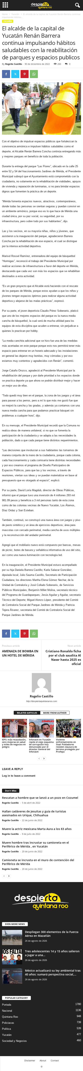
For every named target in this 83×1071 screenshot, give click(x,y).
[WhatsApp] (34, 74)
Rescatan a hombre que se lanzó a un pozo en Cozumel (40, 798)
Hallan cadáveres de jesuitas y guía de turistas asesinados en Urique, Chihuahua (34, 813)
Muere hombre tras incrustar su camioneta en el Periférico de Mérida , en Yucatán (35, 844)
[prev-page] (39, 758)
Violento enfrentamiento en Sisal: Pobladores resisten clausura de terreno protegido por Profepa (68, 745)
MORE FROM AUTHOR (54, 712)
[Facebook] (6, 74)
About (43, 1060)
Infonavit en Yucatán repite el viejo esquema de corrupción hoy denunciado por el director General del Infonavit (41, 745)
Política (6, 1028)
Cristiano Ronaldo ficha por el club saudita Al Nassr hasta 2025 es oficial (63, 657)
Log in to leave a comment (18, 775)
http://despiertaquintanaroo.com (41, 701)
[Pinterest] (25, 74)
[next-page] (44, 758)
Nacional (7, 1010)
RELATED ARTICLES (27, 712)
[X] (15, 74)
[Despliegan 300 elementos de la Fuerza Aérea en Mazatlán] (12, 937)
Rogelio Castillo (13, 63)
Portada (6, 1004)
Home (5, 14)
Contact (55, 1060)
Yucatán (15, 14)
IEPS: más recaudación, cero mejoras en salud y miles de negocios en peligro (14, 743)
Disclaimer (29, 1060)
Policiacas (8, 1022)
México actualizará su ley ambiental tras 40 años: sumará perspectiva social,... (53, 972)
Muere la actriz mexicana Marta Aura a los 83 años (37, 829)
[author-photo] (41, 682)
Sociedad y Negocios (14, 1040)
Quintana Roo (10, 1016)
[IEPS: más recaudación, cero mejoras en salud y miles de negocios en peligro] (14, 728)
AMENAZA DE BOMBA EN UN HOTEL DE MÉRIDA (20, 653)
